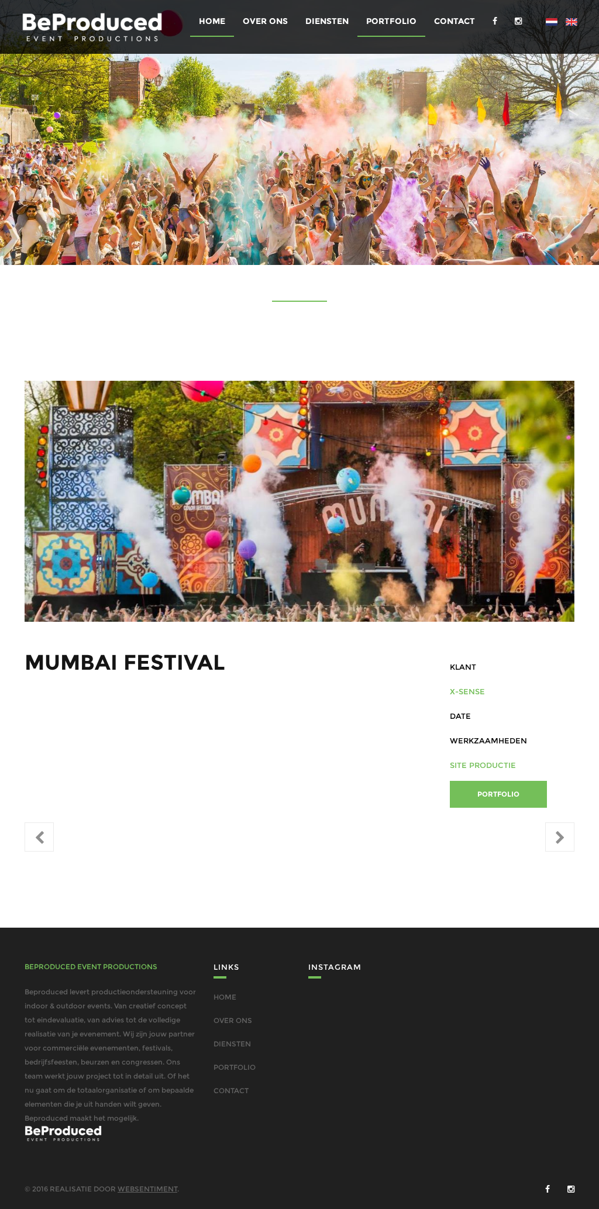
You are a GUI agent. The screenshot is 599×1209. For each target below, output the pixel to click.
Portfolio (391, 21)
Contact (454, 21)
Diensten (327, 21)
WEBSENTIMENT (147, 1188)
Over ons (265, 21)
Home (212, 21)
